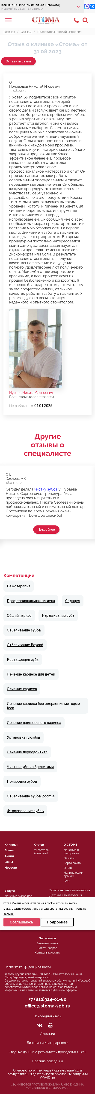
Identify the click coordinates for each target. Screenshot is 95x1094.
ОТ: (11, 82)
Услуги (10, 890)
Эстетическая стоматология (69, 890)
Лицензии (47, 1033)
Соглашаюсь (21, 922)
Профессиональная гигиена (31, 601)
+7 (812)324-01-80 (47, 999)
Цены (9, 862)
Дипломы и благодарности (47, 1043)
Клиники (11, 844)
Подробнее (46, 529)
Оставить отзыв (18, 61)
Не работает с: (21, 406)
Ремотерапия (18, 586)
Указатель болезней (41, 851)
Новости (11, 867)
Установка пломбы (23, 737)
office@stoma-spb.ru (47, 1006)
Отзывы (69, 858)
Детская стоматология (65, 895)
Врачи (9, 850)
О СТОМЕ (70, 844)
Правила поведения (47, 1061)
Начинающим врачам (73, 874)
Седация (72, 601)
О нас (68, 868)
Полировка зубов (22, 781)
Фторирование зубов (25, 811)
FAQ (67, 881)
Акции (9, 856)
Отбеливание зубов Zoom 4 (30, 796)
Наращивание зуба (58, 615)
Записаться (47, 938)
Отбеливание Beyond (25, 645)
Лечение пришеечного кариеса (34, 723)
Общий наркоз (19, 615)
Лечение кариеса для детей (31, 674)
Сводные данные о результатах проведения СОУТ (47, 1052)
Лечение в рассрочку (71, 851)
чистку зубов (46, 489)
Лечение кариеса (22, 689)
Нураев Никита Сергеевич (31, 393)
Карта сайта (72, 863)
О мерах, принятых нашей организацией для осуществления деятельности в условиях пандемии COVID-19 (48, 1074)
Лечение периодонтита (27, 752)
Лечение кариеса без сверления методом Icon (43, 705)
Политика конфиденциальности (28, 967)
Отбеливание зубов (24, 630)
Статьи (39, 844)
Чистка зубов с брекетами (30, 767)
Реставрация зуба (23, 659)
